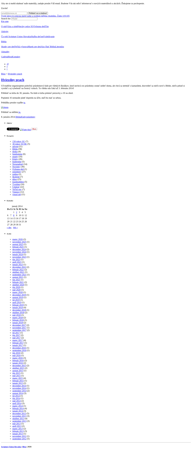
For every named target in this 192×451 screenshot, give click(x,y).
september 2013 (19, 421)
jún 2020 (16, 287)
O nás (3, 26)
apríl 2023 (16, 262)
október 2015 (18, 368)
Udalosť (16, 187)
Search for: (6, 18)
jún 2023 (16, 259)
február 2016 (18, 360)
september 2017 (19, 330)
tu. (19, 112)
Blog (10, 57)
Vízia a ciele (11, 26)
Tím (47, 26)
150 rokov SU (18, 141)
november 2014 (19, 388)
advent (15, 146)
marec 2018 (17, 317)
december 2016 (19, 348)
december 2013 (19, 413)
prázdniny (30, 117)
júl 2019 (16, 300)
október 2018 (18, 312)
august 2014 (17, 393)
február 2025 (18, 247)
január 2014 (17, 411)
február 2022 (18, 269)
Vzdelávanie (49, 36)
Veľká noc (17, 189)
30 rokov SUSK (19, 144)
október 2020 (18, 285)
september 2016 (19, 350)
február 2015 (18, 380)
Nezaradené (17, 164)
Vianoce (16, 192)
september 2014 (19, 391)
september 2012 (19, 439)
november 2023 (19, 257)
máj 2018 (16, 315)
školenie (16, 177)
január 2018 (17, 322)
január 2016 (17, 363)
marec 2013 (17, 428)
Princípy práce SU (25, 26)
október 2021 (18, 272)
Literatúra (59, 46)
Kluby (23, 117)
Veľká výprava (21, 46)
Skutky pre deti (8, 46)
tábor (14, 179)
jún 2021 (16, 280)
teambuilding (18, 182)
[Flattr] (25, 129)
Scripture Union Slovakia (11, 447)
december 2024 (19, 249)
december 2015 (19, 365)
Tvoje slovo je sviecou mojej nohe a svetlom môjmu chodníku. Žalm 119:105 (35, 16)
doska (15, 151)
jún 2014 (16, 398)
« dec (9, 227)
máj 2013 (16, 423)
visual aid (16, 194)
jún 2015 (16, 373)
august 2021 (17, 277)
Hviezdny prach (15, 74)
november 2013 (19, 416)
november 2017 (19, 327)
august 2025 (17, 244)
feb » (15, 227)
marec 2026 (17, 239)
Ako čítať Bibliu (48, 46)
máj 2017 (16, 338)
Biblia (3, 41)
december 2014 (19, 386)
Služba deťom (37, 36)
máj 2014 (16, 401)
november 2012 (19, 436)
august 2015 (17, 370)
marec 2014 (17, 406)
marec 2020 (17, 292)
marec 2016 (17, 358)
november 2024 (19, 252)
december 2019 (19, 295)
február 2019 (18, 305)
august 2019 (17, 297)
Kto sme (5, 21)
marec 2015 (17, 378)
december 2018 (19, 310)
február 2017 (18, 343)
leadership (16, 161)
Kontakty (16, 57)
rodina (15, 174)
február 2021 (18, 282)
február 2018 (18, 320)
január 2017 (17, 345)
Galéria (4, 57)
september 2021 (19, 274)
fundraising (17, 154)
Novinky (16, 166)
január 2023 (17, 264)
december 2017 (19, 325)
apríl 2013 (16, 426)
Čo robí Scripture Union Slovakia (16, 36)
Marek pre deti (34, 46)
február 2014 (18, 408)
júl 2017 (16, 333)
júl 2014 (16, 396)
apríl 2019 (16, 302)
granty (15, 156)
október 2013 (18, 418)
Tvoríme (16, 184)
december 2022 (19, 267)
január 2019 (17, 307)
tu (24, 102)
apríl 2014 (16, 403)
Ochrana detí (39, 26)
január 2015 (17, 383)
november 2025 (19, 242)
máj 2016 (16, 355)
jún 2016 (16, 353)
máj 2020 (16, 290)
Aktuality (5, 51)
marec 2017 (17, 340)
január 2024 (17, 254)
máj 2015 (16, 375)
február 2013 (18, 431)
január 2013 (17, 433)
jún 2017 (16, 335)
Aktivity (4, 31)
